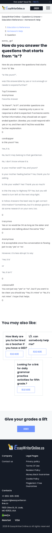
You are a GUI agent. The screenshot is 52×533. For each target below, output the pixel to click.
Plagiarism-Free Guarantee (34, 485)
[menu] (48, 8)
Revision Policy (33, 470)
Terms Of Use (33, 465)
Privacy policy (33, 461)
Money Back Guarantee (37, 474)
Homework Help (33, 19)
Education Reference (12, 19)
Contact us (7, 461)
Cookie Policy (32, 478)
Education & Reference (18, 27)
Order (36, 8)
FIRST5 (35, 2)
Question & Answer (31, 16)
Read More (14, 354)
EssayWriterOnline (11, 16)
